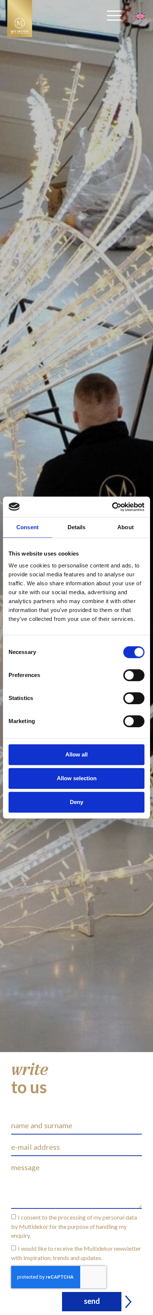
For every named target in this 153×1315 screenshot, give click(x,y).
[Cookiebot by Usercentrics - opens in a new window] (111, 507)
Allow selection (77, 778)
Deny (76, 802)
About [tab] (125, 527)
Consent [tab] (27, 527)
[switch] (133, 675)
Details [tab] (77, 527)
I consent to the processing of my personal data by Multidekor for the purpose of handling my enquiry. (74, 1226)
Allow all (76, 754)
